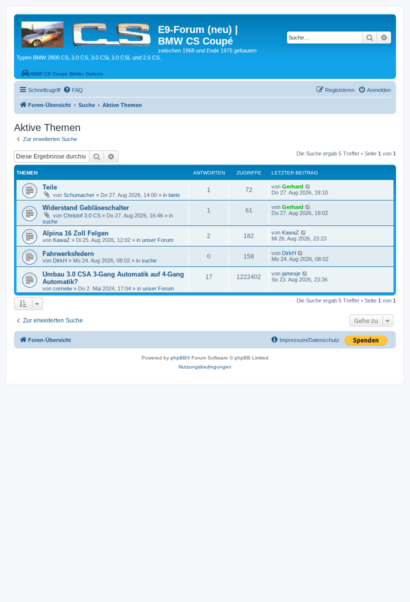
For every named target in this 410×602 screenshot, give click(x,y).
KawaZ (61, 240)
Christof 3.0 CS (82, 215)
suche (50, 221)
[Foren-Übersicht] (87, 32)
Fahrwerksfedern (68, 254)
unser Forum (158, 240)
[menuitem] (73, 90)
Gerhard (293, 187)
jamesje (291, 273)
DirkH (60, 261)
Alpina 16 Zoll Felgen (75, 233)
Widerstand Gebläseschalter (85, 208)
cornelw (62, 289)
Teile (49, 187)
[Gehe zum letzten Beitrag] (308, 187)
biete (174, 195)
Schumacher (79, 195)
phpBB (178, 357)
